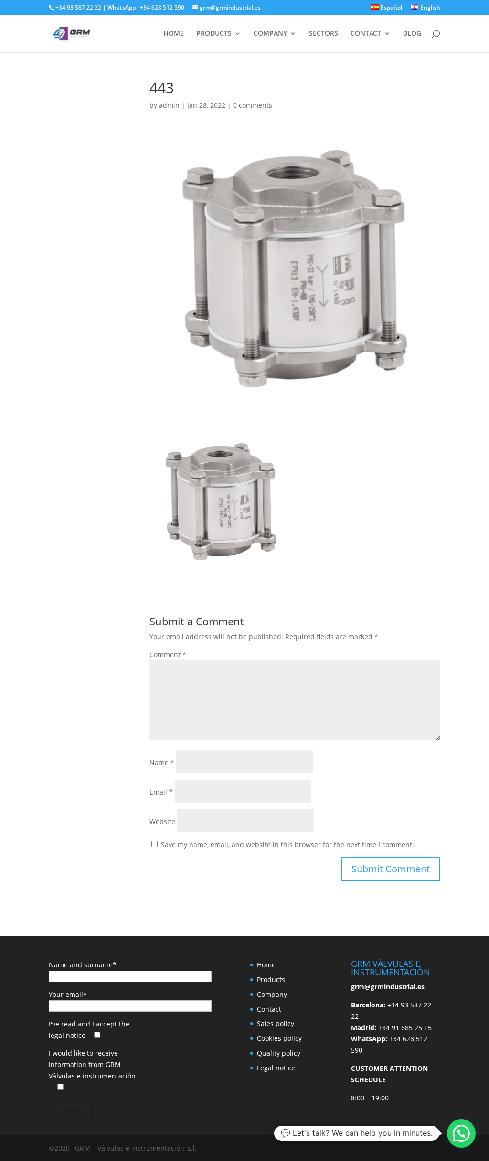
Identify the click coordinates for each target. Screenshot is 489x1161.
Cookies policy (279, 1038)
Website (162, 821)
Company (272, 994)
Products (271, 979)
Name (161, 762)
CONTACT (366, 34)
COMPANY (270, 34)
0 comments (252, 105)
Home (266, 964)
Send (70, 1111)
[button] (461, 1133)
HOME (173, 34)
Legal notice (276, 1067)
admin (169, 105)
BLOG (412, 34)
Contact (269, 1009)
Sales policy (275, 1023)
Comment (167, 654)
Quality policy (278, 1052)
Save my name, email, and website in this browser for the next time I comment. (287, 844)
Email (161, 792)
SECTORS (323, 34)
